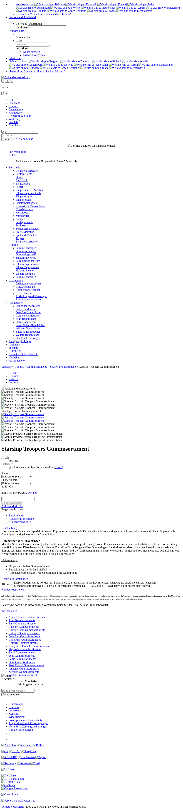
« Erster (13, 372)
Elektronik (22, 180)
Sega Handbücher (26, 318)
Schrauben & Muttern (28, 228)
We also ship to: (25, 4)
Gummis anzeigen (26, 247)
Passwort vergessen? (34, 55)
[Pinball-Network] (15, 77)
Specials (13, 122)
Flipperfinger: (9, 479)
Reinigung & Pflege (20, 115)
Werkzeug (14, 119)
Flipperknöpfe (24, 196)
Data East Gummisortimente (24, 636)
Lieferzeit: (7, 463)
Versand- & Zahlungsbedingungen (28, 726)
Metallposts (22, 212)
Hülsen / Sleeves (25, 270)
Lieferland (21, 23)
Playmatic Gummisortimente (25, 649)
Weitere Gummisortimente (23, 675)
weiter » (13, 379)
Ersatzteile (14, 102)
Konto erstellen (31, 51)
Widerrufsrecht (17, 716)
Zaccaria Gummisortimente (24, 671)
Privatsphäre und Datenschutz (25, 720)
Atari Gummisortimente (22, 620)
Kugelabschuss (24, 209)
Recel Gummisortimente (22, 652)
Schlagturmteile (24, 222)
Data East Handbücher (28, 312)
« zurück (13, 376)
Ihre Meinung (9, 610)
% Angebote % (29, 354)
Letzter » (14, 382)
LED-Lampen (24, 293)
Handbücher (16, 112)
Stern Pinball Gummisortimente (26, 665)
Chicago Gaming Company (24, 633)
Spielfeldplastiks (25, 231)
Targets (20, 238)
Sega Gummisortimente (22, 655)
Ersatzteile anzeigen (27, 170)
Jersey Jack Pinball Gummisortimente (30, 646)
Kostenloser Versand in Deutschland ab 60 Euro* (43, 14)
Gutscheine (15, 125)
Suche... (7, 139)
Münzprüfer (22, 215)
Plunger (20, 218)
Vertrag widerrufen (12, 806)
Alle (11, 99)
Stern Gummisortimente (22, 662)
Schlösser (21, 225)
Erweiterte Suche (23, 138)
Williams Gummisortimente (24, 668)
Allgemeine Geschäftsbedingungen (28, 723)
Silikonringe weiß (26, 257)
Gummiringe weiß (26, 254)
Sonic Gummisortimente (22, 658)
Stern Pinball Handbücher (30, 325)
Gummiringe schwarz (28, 260)
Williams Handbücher (28, 328)
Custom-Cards (24, 173)
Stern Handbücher (26, 322)
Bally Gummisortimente (22, 623)
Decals (19, 177)
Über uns (14, 707)
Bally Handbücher (26, 309)
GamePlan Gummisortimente (25, 639)
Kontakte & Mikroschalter (30, 206)
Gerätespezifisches (26, 202)
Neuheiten (15, 354)
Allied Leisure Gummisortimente (27, 617)
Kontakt (13, 713)
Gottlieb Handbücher (27, 315)
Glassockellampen (26, 286)
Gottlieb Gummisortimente (24, 642)
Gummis (13, 106)
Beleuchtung (16, 109)
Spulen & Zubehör (26, 235)
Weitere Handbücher (27, 334)
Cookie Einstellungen (21, 729)
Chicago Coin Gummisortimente (27, 629)
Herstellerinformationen (22, 518)
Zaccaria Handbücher (28, 331)
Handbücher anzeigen (28, 305)
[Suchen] (2, 135)
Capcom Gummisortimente (24, 626)
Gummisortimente (26, 251)
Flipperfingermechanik (28, 193)
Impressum (15, 710)
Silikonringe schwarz (27, 264)
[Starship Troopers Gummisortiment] (22, 414)
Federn (20, 186)
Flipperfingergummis (27, 267)
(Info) (59, 467)
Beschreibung (16, 515)
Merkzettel (15, 58)
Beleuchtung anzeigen (28, 283)
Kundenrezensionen (20, 521)
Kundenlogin (16, 30)
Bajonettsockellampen (28, 289)
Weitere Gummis (25, 273)
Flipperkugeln (23, 199)
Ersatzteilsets (23, 183)
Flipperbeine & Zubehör (29, 190)
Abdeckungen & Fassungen (31, 296)
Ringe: (5, 473)
